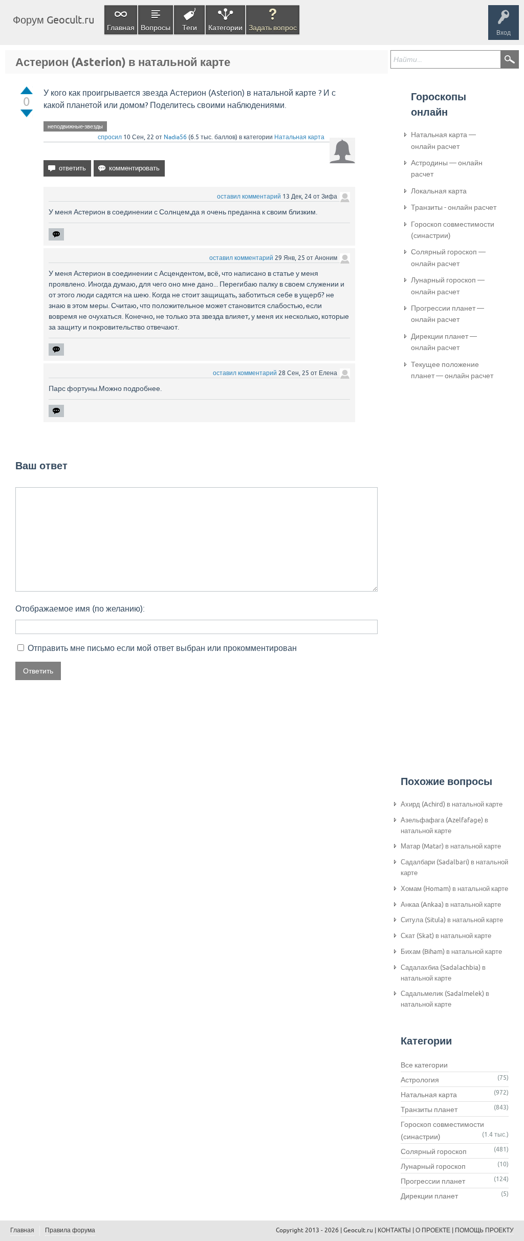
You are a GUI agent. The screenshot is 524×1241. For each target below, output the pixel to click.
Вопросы (155, 28)
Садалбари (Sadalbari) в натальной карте (454, 867)
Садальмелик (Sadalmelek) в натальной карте (445, 999)
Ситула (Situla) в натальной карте (452, 920)
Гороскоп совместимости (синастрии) (452, 230)
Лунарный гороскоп (433, 1166)
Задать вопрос (273, 28)
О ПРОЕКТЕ (433, 1230)
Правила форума (70, 1230)
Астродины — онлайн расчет (447, 168)
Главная (121, 28)
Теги (189, 28)
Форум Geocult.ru (53, 20)
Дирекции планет (429, 1196)
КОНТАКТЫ (394, 1230)
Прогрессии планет (433, 1181)
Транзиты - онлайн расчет (453, 207)
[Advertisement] (452, 558)
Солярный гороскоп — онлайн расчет (448, 257)
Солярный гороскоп (434, 1151)
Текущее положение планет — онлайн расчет (452, 370)
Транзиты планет (429, 1109)
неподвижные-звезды (75, 126)
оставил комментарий (249, 196)
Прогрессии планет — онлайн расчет (447, 313)
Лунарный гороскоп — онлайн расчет (448, 285)
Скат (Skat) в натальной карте (446, 936)
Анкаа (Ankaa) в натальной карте (451, 904)
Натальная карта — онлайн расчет (443, 140)
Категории (225, 28)
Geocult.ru (358, 1230)
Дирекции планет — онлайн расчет (444, 342)
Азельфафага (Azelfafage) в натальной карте (444, 825)
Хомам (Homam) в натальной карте (454, 888)
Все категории (424, 1065)
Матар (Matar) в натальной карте (451, 846)
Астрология (420, 1080)
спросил (110, 137)
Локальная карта (439, 191)
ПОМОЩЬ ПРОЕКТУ (484, 1230)
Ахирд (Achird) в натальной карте (452, 804)
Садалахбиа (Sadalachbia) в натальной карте (443, 973)
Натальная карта (299, 137)
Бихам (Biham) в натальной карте (451, 951)
